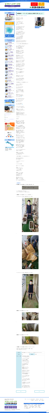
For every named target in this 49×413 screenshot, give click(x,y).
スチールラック (40, 352)
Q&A (39, 400)
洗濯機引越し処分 (11, 70)
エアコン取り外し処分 (30, 405)
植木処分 (40, 26)
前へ (21, 391)
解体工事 (40, 407)
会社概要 (43, 400)
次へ (39, 391)
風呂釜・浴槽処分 (11, 55)
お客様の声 (32, 400)
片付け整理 (36, 406)
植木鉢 (35, 352)
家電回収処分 (10, 67)
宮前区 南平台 (25, 15)
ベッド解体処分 (35, 404)
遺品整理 (10, 86)
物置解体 (24, 352)
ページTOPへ (46, 411)
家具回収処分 (10, 64)
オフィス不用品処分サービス (27, 408)
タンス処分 (10, 48)
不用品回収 (10, 42)
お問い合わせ (36, 400)
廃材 (29, 352)
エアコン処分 (10, 61)
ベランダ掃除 (36, 26)
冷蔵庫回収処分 (11, 58)
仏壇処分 (10, 89)
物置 (22, 352)
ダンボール (27, 352)
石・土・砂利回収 (37, 27)
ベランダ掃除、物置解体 (31, 406)
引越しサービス (11, 92)
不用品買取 (10, 45)
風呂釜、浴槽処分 (40, 404)
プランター (31, 352)
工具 (33, 352)
